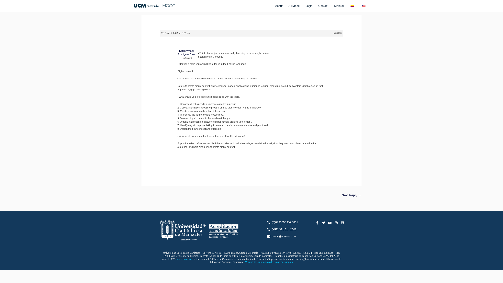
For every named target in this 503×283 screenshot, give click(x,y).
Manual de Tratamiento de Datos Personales (269, 262)
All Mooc (294, 5)
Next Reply (351, 195)
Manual (339, 5)
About (279, 5)
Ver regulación (185, 259)
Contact (323, 5)
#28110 (338, 33)
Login (309, 5)
